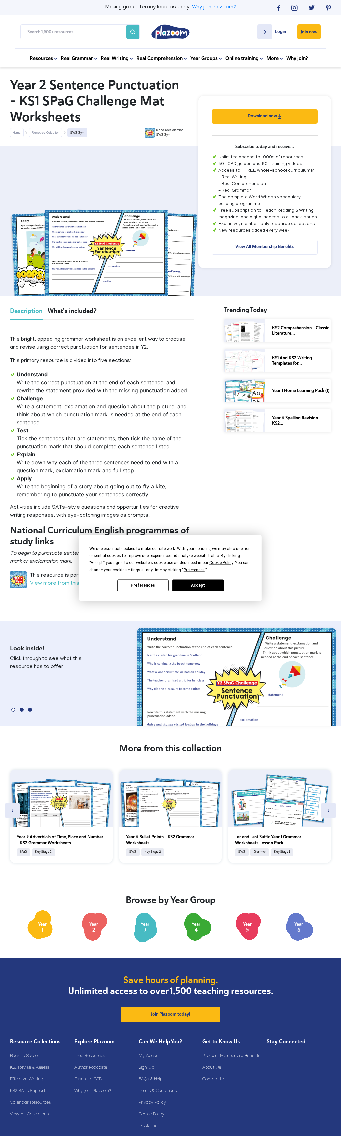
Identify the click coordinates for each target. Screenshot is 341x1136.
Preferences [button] (194, 569)
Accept (198, 585)
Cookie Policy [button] (221, 562)
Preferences (143, 585)
